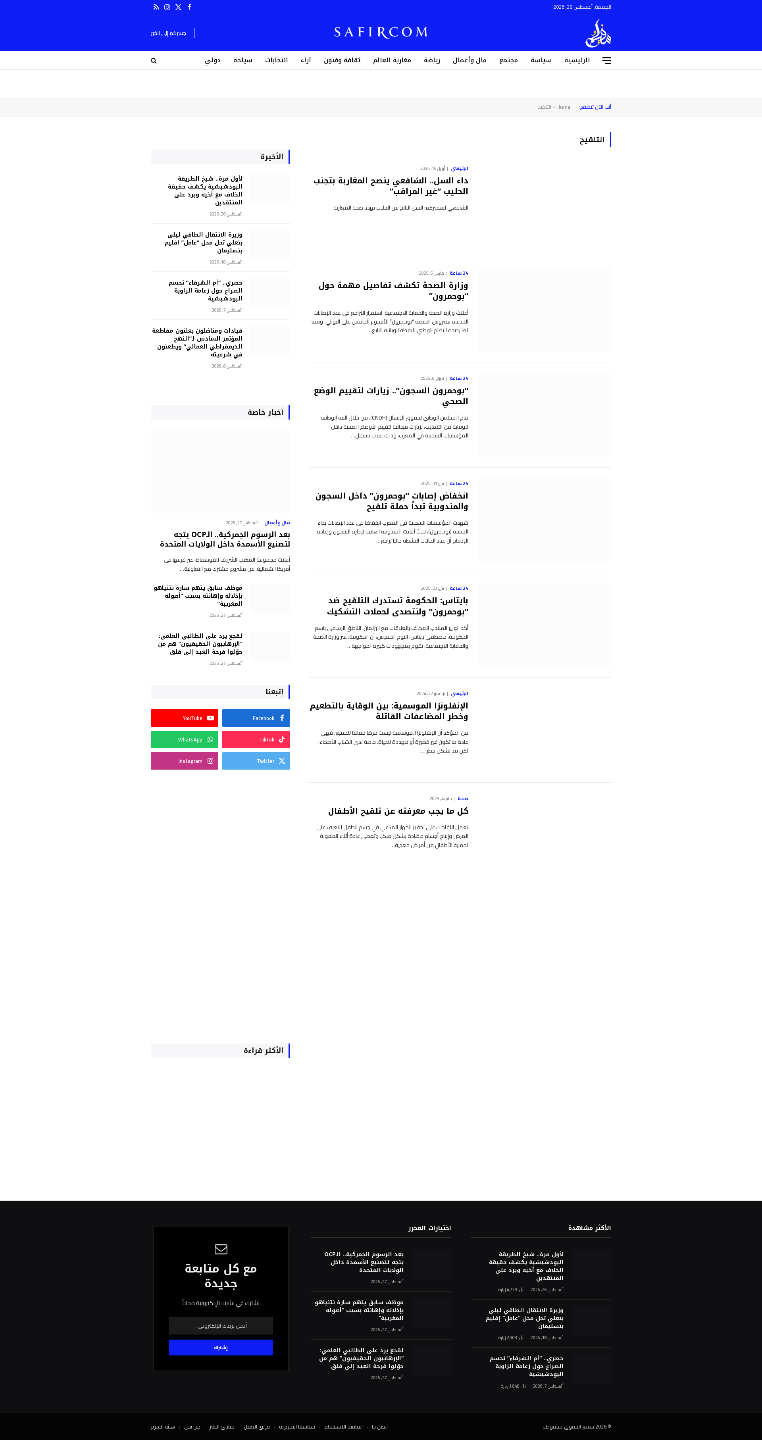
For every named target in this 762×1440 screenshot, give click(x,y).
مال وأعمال (470, 60)
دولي (213, 60)
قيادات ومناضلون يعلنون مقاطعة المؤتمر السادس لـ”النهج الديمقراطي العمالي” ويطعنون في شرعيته (197, 343)
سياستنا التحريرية (297, 1426)
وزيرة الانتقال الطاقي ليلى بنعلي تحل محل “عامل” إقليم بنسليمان (203, 243)
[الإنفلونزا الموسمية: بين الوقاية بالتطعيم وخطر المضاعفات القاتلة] (544, 730)
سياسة (541, 60)
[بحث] (154, 60)
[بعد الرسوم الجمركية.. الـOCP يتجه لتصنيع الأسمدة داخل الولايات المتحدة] (220, 471)
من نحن (192, 1426)
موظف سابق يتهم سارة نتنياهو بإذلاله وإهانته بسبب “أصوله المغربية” (198, 596)
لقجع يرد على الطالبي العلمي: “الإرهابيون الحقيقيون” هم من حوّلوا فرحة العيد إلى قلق (200, 644)
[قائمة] (606, 60)
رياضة (432, 60)
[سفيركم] (598, 33)
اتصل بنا (380, 1426)
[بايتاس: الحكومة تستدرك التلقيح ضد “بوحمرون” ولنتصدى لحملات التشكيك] (544, 625)
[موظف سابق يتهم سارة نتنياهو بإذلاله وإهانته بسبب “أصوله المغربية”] (270, 598)
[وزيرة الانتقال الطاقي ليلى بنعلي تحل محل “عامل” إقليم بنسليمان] (270, 245)
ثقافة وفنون (342, 60)
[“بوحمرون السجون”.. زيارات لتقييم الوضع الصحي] (544, 415)
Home (563, 107)
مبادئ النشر (222, 1426)
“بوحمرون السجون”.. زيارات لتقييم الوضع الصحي (391, 396)
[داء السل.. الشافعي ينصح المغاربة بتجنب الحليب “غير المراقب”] (544, 205)
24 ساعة (459, 273)
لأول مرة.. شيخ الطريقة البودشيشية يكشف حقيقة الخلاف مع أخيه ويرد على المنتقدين (205, 191)
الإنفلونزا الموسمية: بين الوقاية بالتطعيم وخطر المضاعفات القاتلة (389, 711)
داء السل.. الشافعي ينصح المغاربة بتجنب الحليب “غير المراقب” (391, 186)
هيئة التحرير (163, 1426)
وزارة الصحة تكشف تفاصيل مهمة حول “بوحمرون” (393, 291)
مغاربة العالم (392, 60)
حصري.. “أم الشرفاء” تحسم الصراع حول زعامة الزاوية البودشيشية (205, 291)
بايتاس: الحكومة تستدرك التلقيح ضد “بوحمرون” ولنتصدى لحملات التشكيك (397, 606)
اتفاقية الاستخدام (343, 1426)
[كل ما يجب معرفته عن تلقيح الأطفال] (544, 835)
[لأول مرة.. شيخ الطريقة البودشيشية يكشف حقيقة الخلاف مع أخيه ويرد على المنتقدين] (270, 189)
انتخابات (276, 60)
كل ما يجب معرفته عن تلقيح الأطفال (398, 811)
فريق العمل (257, 1426)
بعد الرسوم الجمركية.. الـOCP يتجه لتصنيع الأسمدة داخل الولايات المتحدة (225, 539)
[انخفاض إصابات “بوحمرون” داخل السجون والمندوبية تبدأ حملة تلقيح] (544, 520)
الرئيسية (577, 60)
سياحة (242, 60)
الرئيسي (459, 168)
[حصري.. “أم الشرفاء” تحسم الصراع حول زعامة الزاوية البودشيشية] (270, 293)
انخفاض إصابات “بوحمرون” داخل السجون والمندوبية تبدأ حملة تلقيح (392, 501)
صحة (463, 798)
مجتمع (508, 60)
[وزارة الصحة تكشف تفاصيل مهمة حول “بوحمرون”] (544, 310)
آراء (306, 60)
